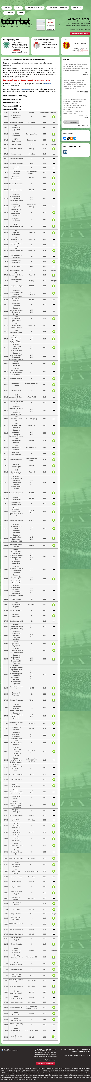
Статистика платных (34, 8)
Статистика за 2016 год (12, 102)
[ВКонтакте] (64, 138)
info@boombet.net (11, 1050)
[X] (68, 138)
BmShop (87, 1055)
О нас (18, 8)
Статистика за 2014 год (12, 109)
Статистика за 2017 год (12, 99)
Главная (7, 8)
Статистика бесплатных (58, 8)
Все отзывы (82, 125)
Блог (21, 13)
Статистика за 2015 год (12, 106)
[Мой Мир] (74, 138)
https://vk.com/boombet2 (11, 86)
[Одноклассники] (71, 138)
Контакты (9, 13)
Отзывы (76, 8)
